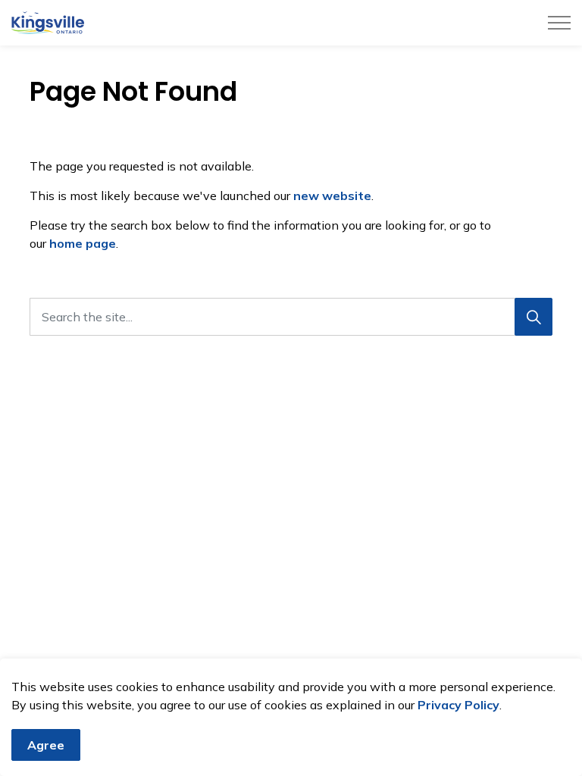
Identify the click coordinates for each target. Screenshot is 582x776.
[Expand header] (559, 22)
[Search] (533, 317)
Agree (45, 745)
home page (82, 243)
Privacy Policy (458, 704)
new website (332, 195)
